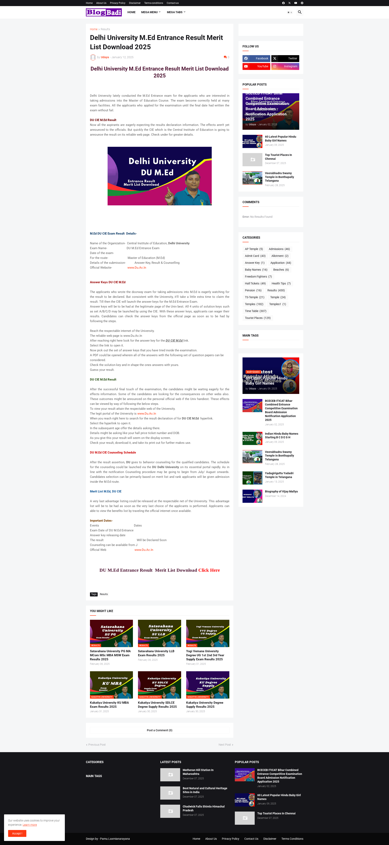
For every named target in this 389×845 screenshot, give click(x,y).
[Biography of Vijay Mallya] (252, 496)
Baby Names (256, 269)
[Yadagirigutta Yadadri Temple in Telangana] (252, 478)
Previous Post (97, 744)
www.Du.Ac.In (135, 267)
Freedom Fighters (258, 276)
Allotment (280, 255)
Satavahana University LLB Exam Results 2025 (156, 653)
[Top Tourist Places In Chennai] (252, 159)
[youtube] (295, 3)
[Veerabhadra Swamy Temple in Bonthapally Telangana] (252, 177)
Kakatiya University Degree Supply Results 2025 (204, 705)
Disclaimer (135, 3)
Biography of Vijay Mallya (281, 491)
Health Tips (281, 283)
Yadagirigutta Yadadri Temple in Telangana (279, 475)
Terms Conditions (292, 838)
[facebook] (283, 3)
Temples (254, 304)
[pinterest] (302, 3)
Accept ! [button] (17, 833)
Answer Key (255, 262)
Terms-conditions (153, 3)
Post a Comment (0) (159, 730)
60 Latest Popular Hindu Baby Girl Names (280, 138)
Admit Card (255, 255)
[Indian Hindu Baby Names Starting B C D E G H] (252, 438)
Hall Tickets (255, 283)
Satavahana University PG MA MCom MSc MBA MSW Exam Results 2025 (110, 655)
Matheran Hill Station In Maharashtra (198, 771)
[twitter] (289, 3)
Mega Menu (149, 12)
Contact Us (251, 838)
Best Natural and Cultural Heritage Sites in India (205, 790)
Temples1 (277, 304)
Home (89, 3)
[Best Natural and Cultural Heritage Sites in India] (170, 793)
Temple (278, 297)
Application (280, 262)
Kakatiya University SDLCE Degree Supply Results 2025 (157, 705)
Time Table (255, 311)
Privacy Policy (117, 3)
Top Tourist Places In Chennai (278, 156)
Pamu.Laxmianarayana (115, 838)
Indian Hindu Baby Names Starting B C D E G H (281, 435)
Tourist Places (258, 318)
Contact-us (173, 3)
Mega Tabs (175, 12)
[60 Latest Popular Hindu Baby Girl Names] (252, 141)
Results (105, 29)
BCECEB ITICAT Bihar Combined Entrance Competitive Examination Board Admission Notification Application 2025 (281, 410)
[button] (289, 12)
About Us (101, 3)
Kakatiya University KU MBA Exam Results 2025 (109, 705)
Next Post (225, 744)
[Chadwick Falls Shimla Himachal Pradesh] (170, 811)
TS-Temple (254, 297)
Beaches (281, 269)
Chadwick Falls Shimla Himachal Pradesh (204, 808)
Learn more (30, 824)
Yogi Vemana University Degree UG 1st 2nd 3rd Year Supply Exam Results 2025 (205, 655)
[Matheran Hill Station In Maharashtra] (170, 774)
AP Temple (254, 249)
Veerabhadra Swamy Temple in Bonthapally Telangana (279, 177)
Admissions (279, 249)
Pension (253, 290)
